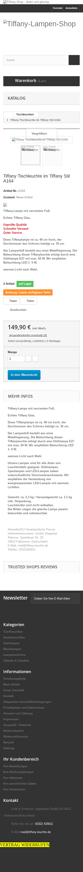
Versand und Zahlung (18, 713)
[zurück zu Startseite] (8, 114)
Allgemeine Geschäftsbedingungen (27, 702)
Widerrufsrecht (13, 731)
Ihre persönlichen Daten (19, 783)
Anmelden (71, 8)
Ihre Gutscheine (14, 789)
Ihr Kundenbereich (21, 759)
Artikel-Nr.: (10, 190)
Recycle (8, 742)
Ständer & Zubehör (16, 660)
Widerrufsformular (15, 736)
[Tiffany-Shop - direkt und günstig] (41, 2)
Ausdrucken (18, 309)
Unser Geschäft (13, 690)
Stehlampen (11, 643)
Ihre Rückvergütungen (18, 772)
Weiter (66, 156)
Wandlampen (12, 649)
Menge (12, 352)
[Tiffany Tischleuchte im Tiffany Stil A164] (30, 155)
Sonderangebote (14, 678)
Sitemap (9, 748)
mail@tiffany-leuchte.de (35, 832)
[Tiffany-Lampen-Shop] (41, 31)
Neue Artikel (11, 684)
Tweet (12, 301)
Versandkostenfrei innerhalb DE (28, 335)
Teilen (30, 301)
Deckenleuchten (14, 637)
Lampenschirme (14, 655)
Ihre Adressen (12, 778)
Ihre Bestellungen (15, 766)
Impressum (11, 719)
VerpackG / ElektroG (17, 725)
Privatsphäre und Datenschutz (23, 707)
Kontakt (57, 8)
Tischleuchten (13, 631)
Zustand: (9, 197)
